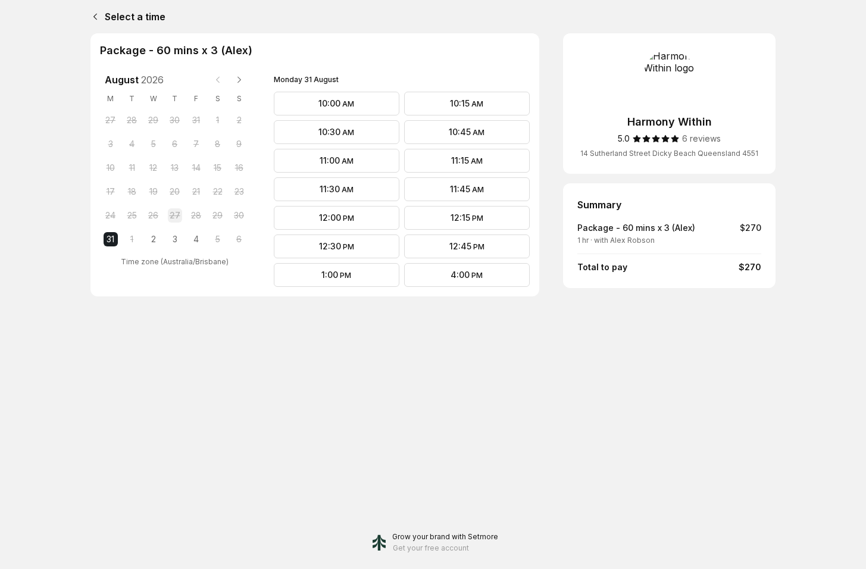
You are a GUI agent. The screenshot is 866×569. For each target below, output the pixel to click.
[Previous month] (217, 79)
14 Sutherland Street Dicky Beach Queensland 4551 (669, 153)
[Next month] (239, 79)
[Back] (93, 16)
